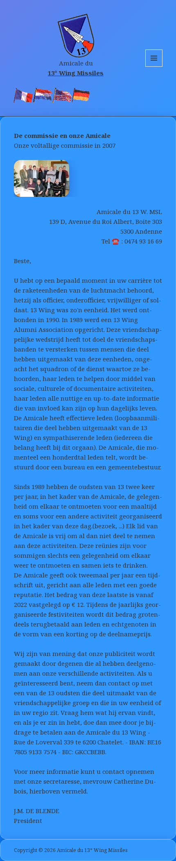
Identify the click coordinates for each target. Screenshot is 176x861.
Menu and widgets (154, 66)
